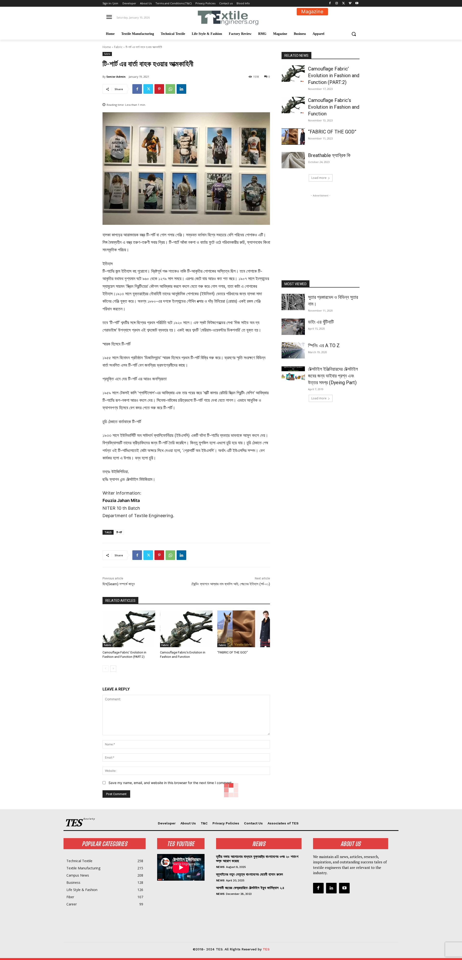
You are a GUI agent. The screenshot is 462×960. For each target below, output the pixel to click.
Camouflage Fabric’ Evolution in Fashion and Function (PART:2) (333, 75)
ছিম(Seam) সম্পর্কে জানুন (119, 584)
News (220, 867)
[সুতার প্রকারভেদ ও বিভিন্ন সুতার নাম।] (293, 302)
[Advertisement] (320, 228)
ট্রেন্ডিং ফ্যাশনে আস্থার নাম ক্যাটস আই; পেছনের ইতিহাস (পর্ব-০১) (230, 584)
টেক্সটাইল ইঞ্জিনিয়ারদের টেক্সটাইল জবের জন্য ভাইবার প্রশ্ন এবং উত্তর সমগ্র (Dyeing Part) (333, 375)
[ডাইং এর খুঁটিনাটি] (293, 327)
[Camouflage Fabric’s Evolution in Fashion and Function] (186, 628)
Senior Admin (116, 76)
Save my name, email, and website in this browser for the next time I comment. (170, 783)
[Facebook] (330, 3)
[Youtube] (356, 3)
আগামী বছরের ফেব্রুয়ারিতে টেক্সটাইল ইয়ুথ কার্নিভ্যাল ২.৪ (250, 888)
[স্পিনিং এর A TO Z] (293, 350)
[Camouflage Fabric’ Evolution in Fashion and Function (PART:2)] (129, 628)
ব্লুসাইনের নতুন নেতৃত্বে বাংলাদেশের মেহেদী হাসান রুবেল (249, 874)
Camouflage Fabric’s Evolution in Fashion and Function (333, 107)
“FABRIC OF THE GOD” (233, 652)
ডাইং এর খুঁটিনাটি (321, 322)
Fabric (118, 47)
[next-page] (113, 668)
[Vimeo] (350, 3)
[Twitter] (343, 3)
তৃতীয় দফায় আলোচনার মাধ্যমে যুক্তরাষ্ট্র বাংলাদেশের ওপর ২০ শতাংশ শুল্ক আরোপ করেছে (257, 858)
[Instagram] (337, 3)
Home (107, 47)
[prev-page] (106, 668)
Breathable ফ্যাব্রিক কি (329, 155)
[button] (353, 34)
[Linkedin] (181, 89)
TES (266, 949)
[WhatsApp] (170, 89)
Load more (319, 178)
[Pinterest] (159, 89)
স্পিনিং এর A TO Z (324, 345)
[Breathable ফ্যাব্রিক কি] (293, 160)
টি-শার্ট (119, 532)
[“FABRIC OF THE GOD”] (243, 628)
